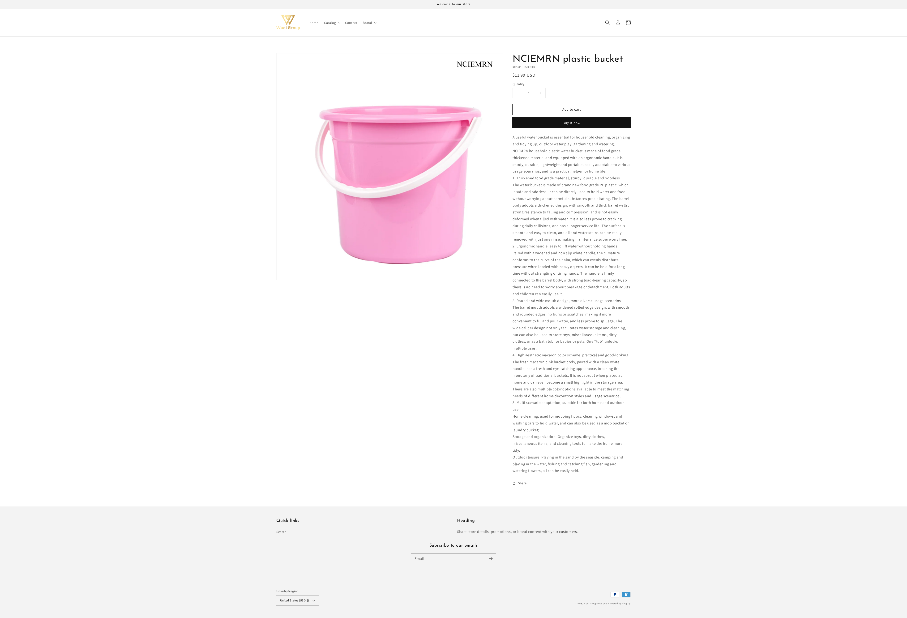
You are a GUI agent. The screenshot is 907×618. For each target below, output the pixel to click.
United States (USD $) (294, 600)
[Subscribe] (491, 558)
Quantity (518, 84)
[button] (607, 22)
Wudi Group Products (595, 603)
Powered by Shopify (619, 603)
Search (281, 532)
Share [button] (522, 483)
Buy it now (572, 123)
